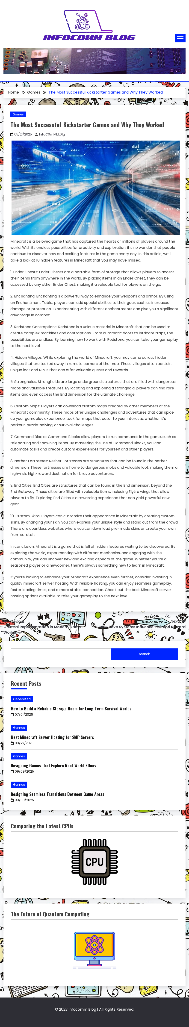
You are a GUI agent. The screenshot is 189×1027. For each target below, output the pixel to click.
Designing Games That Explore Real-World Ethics (53, 765)
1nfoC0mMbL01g (52, 134)
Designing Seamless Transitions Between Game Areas (57, 794)
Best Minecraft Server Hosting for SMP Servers (52, 737)
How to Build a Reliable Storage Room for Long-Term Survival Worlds (71, 709)
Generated (22, 699)
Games (18, 114)
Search (144, 654)
